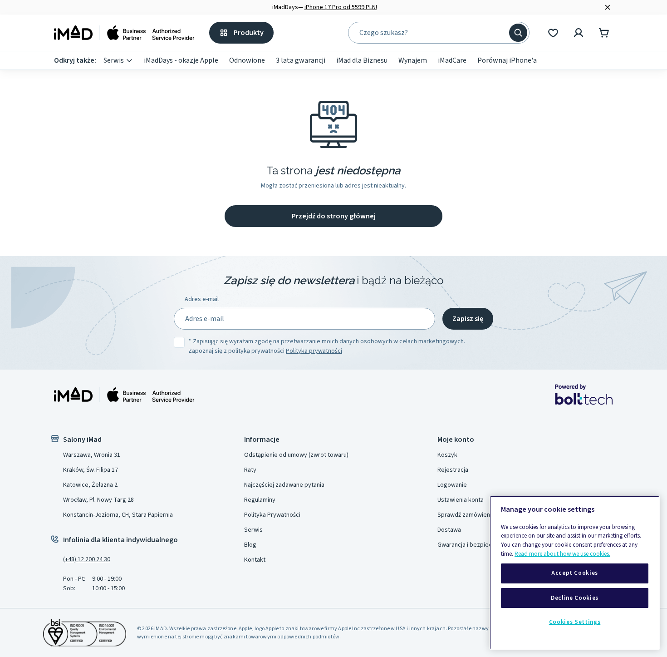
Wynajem (412, 60)
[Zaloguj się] (578, 33)
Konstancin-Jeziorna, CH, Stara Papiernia (118, 514)
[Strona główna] (124, 32)
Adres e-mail (202, 299)
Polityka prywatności (314, 351)
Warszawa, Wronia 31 (91, 454)
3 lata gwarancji (300, 60)
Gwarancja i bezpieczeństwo (476, 544)
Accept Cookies (574, 573)
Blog (250, 544)
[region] (575, 573)
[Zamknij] (607, 7)
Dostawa (449, 529)
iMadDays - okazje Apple (181, 60)
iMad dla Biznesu (361, 60)
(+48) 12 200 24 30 (86, 559)
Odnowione (247, 60)
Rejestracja (452, 469)
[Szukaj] (518, 33)
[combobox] (432, 32)
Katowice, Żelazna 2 (90, 484)
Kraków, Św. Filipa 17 (90, 469)
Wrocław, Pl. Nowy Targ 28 (98, 499)
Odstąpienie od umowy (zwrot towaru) (296, 454)
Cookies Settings (575, 622)
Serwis (113, 60)
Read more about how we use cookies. (562, 554)
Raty (250, 469)
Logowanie (452, 484)
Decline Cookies (574, 598)
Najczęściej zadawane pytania (284, 484)
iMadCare (452, 60)
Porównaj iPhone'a (507, 60)
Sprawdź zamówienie (466, 514)
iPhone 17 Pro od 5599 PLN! (340, 7)
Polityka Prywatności (272, 514)
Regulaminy (259, 499)
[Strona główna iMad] (124, 394)
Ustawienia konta (460, 499)
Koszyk (447, 454)
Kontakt (254, 559)
